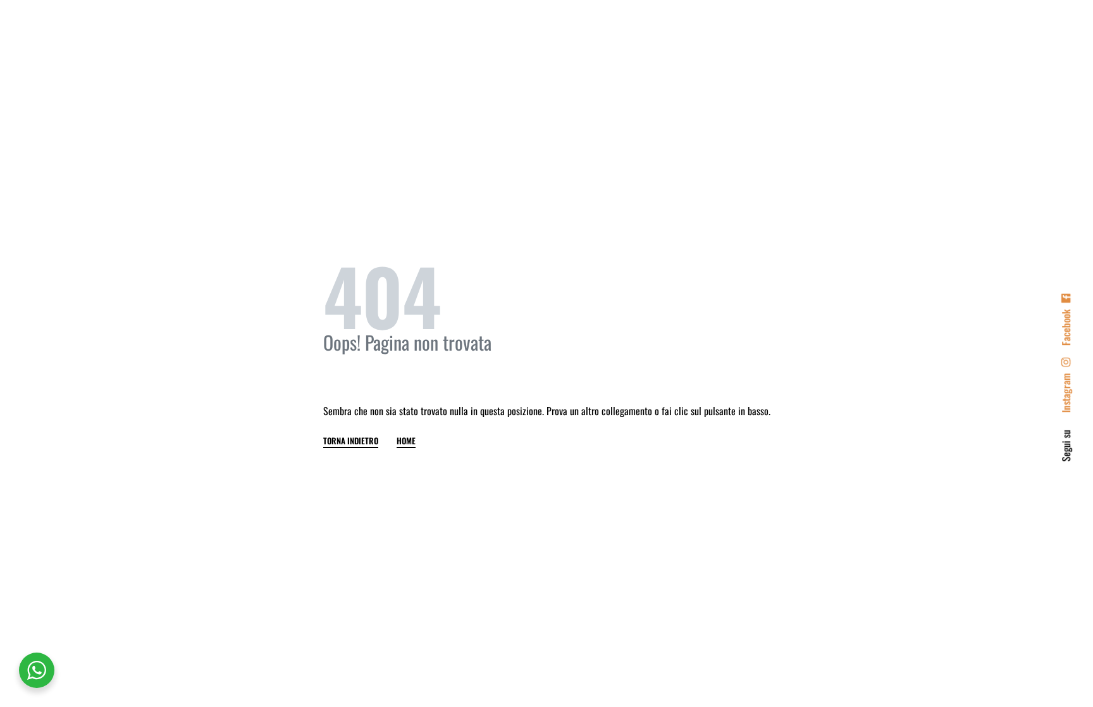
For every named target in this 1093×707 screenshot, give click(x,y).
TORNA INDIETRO (350, 442)
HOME (406, 442)
